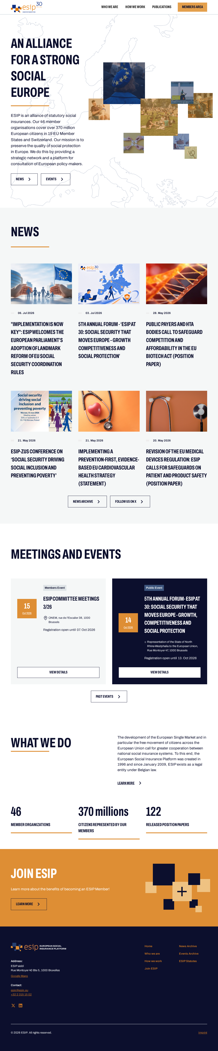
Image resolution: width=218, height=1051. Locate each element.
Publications (161, 7)
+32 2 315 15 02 (21, 994)
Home (148, 946)
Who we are (109, 7)
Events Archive (188, 953)
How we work (135, 7)
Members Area (192, 7)
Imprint (202, 1032)
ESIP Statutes (188, 961)
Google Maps (19, 976)
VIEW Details (58, 672)
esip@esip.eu (19, 990)
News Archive (188, 946)
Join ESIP (151, 968)
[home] (26, 7)
